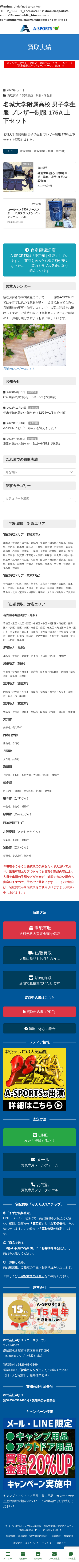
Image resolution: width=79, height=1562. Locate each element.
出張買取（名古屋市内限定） (33, 1536)
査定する (17, 1543)
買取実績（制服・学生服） (38, 95)
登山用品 (47, 1495)
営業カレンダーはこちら (19, 368)
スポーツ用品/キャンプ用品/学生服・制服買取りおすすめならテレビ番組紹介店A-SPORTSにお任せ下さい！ (39, 1528)
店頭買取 (56, 1536)
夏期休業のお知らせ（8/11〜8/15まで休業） (32, 443)
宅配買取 (10, 1536)
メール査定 (54, 1558)
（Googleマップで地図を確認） (24, 1355)
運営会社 (61, 1543)
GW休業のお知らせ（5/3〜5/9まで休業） (30, 397)
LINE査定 (71, 1558)
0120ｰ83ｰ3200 (28, 1364)
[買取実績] (18, 176)
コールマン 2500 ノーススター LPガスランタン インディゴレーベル (23, 213)
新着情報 (32, 392)
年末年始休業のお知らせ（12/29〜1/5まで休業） (35, 412)
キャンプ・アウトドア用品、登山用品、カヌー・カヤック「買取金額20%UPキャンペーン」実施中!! (39, 64)
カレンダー (48, 1543)
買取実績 (12, 95)
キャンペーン (32, 1543)
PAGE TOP (72, 1543)
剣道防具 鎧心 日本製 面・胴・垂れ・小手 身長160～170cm (53, 177)
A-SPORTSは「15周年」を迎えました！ (30, 428)
